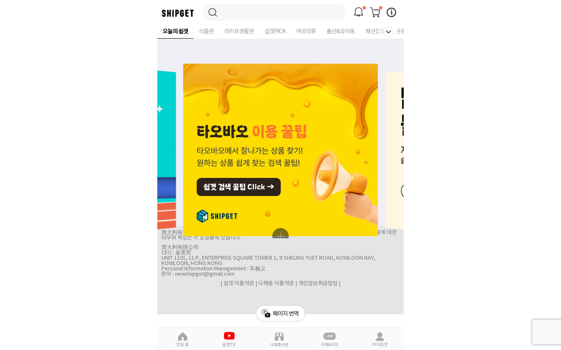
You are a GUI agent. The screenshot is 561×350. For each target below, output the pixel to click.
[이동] (274, 12)
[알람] (358, 12)
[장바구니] (375, 12)
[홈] (177, 15)
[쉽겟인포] (391, 12)
